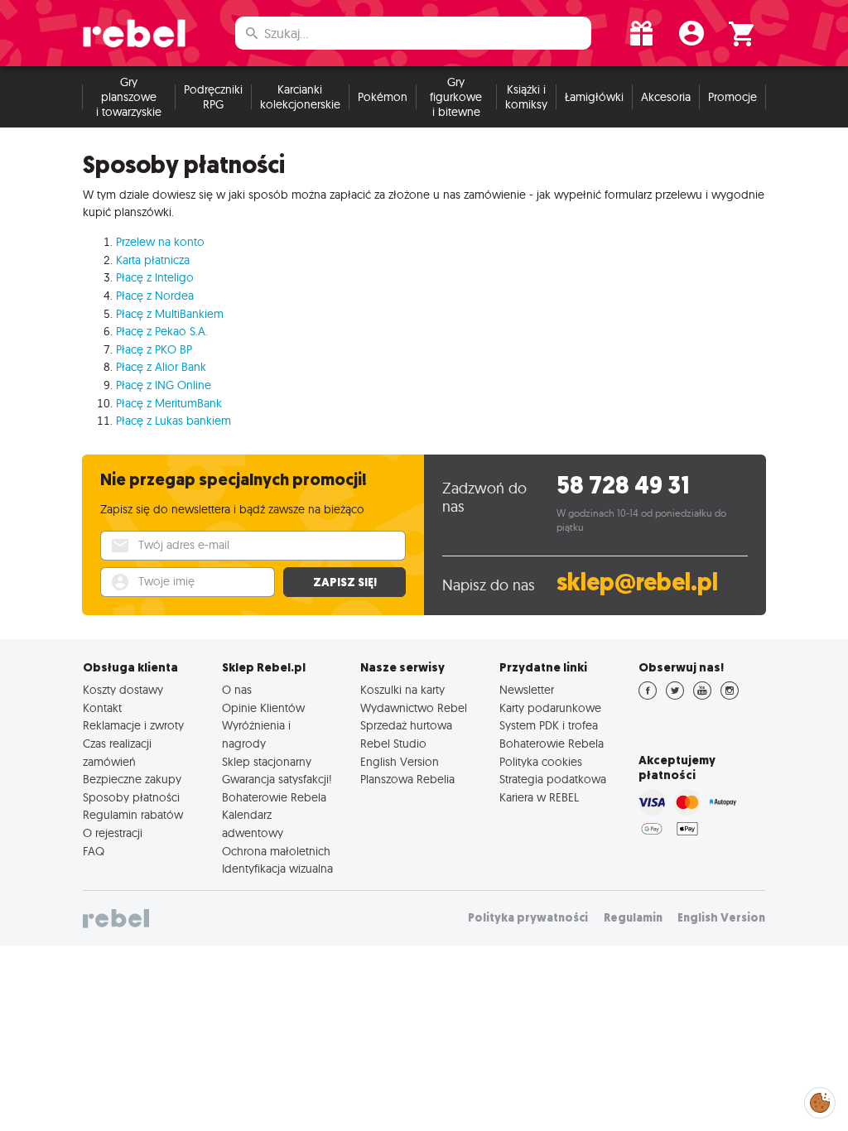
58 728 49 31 (623, 485)
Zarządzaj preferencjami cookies (820, 1100)
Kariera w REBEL (539, 797)
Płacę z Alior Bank (161, 366)
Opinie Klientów (263, 707)
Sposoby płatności (131, 797)
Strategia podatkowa (552, 779)
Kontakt (102, 707)
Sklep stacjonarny (266, 761)
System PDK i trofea (548, 725)
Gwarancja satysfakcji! (277, 779)
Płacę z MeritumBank (169, 403)
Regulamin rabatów (133, 814)
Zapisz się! (345, 582)
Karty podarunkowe (550, 707)
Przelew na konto (160, 241)
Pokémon (382, 96)
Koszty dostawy (123, 689)
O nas (237, 689)
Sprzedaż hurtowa (406, 725)
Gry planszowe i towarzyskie (128, 97)
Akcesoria (666, 96)
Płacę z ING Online (163, 385)
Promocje (732, 96)
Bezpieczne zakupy (132, 779)
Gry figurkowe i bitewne (456, 97)
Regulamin (633, 918)
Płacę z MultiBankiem (170, 313)
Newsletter (526, 689)
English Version (399, 761)
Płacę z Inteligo (155, 277)
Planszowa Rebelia (407, 779)
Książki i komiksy (526, 97)
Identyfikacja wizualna (277, 868)
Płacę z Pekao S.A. (162, 331)
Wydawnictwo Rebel (413, 707)
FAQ (93, 851)
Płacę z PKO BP (154, 349)
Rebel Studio (393, 743)
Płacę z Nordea (155, 295)
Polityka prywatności (528, 918)
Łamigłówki (594, 96)
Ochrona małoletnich (276, 851)
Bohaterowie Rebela (274, 797)
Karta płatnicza (153, 260)
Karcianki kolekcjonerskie (300, 97)
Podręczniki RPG (213, 97)
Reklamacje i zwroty (133, 725)
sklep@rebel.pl (637, 582)
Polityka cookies (540, 761)
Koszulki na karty (402, 689)
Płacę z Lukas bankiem (173, 420)
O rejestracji (112, 832)
